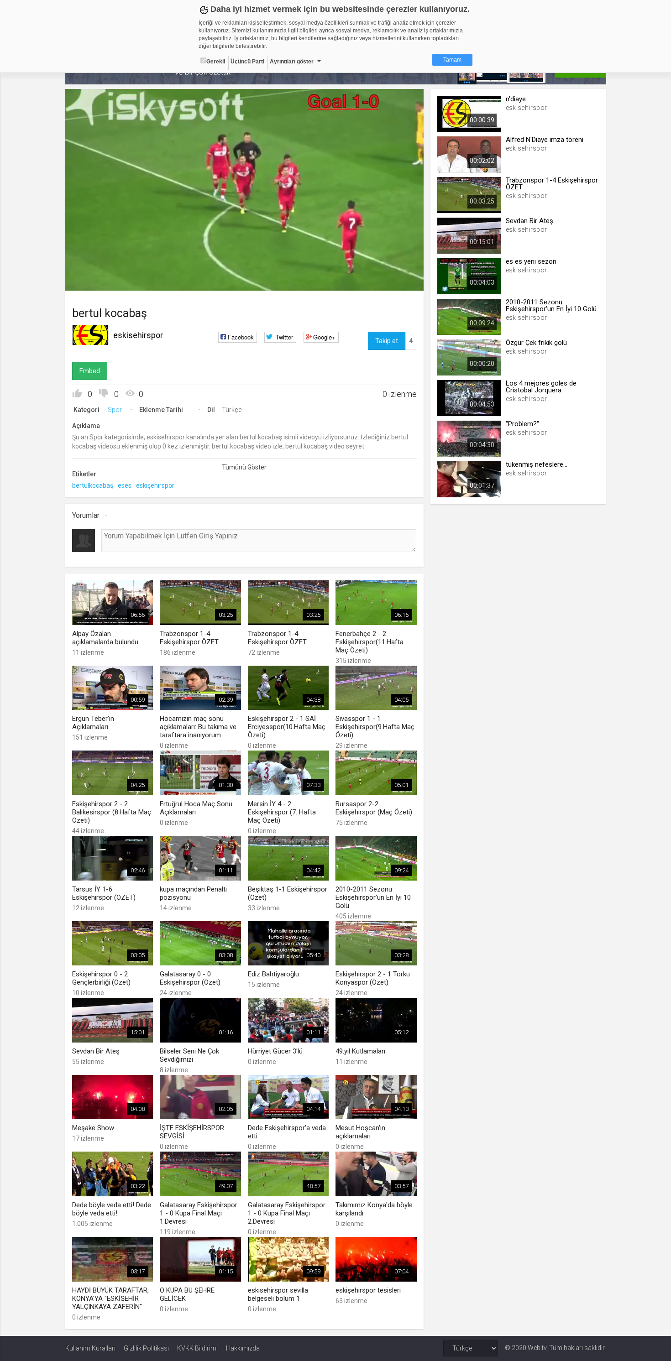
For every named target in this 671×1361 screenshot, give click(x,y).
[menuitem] (371, 280)
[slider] (244, 265)
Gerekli (215, 61)
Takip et (386, 340)
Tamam (452, 60)
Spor (115, 409)
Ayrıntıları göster (292, 61)
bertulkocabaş (92, 485)
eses (124, 485)
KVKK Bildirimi (197, 1348)
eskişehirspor (155, 485)
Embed (89, 371)
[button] (95, 279)
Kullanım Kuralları (90, 1348)
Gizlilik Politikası (146, 1348)
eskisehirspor (138, 335)
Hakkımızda (243, 1348)
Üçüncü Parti (247, 61)
